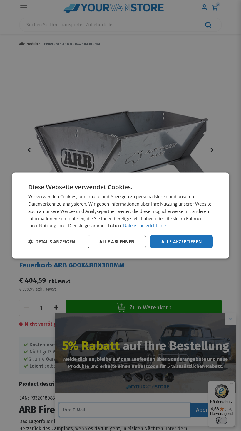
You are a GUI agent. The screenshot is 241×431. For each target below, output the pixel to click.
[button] (51, 241)
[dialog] (120, 216)
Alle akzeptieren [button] (181, 241)
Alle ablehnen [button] (116, 241)
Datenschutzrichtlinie (144, 225)
